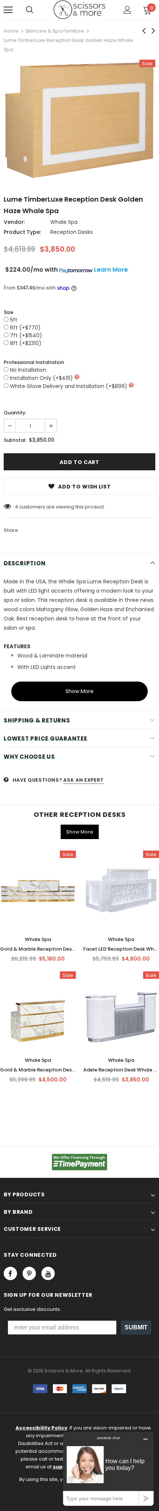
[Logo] (79, 9)
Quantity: (15, 412)
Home (11, 30)
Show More (79, 691)
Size (8, 312)
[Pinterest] (29, 1273)
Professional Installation (34, 362)
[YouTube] (48, 1273)
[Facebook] (10, 1273)
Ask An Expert (83, 779)
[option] (79, 122)
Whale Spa (64, 222)
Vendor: (14, 222)
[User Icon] (127, 10)
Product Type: (22, 232)
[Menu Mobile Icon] (8, 10)
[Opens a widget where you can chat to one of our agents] (108, 1468)
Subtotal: (15, 440)
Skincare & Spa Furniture (55, 30)
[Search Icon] (29, 10)
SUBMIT (136, 1327)
